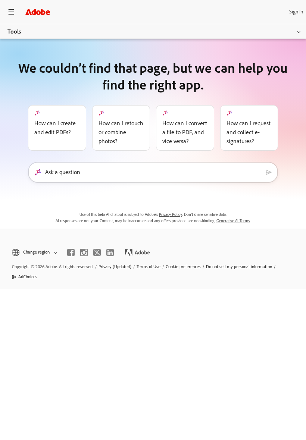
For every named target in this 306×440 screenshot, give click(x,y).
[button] (34, 252)
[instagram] (84, 252)
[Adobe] (37, 11)
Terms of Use (148, 266)
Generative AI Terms (233, 221)
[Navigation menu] (11, 11)
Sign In (296, 12)
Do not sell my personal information (239, 266)
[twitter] (97, 252)
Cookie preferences (183, 266)
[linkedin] (110, 252)
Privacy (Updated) (115, 266)
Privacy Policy (170, 214)
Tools (14, 31)
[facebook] (71, 252)
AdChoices (27, 276)
